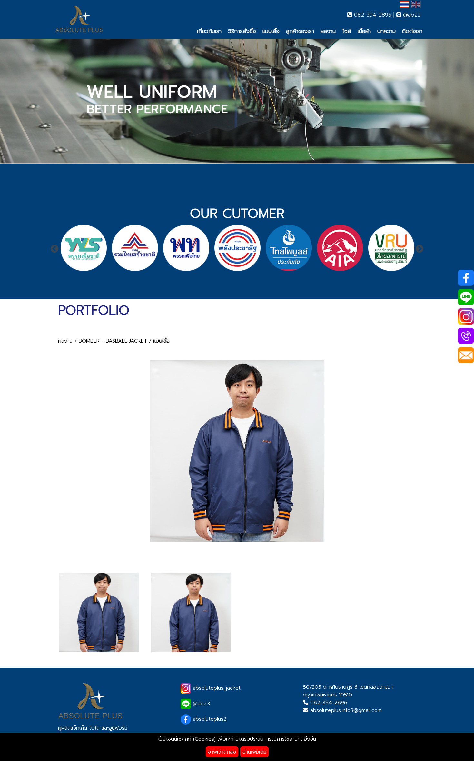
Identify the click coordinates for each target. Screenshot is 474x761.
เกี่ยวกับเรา (209, 31)
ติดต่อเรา (412, 31)
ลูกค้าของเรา (300, 31)
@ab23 (411, 15)
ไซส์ (346, 31)
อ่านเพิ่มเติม (254, 752)
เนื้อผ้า (364, 31)
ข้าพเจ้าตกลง (222, 752)
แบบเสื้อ (271, 31)
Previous (54, 249)
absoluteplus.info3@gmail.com (346, 710)
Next (419, 249)
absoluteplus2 (209, 719)
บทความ (386, 31)
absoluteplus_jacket (216, 688)
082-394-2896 (371, 15)
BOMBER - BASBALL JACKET (113, 341)
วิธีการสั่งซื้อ (242, 31)
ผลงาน (328, 31)
